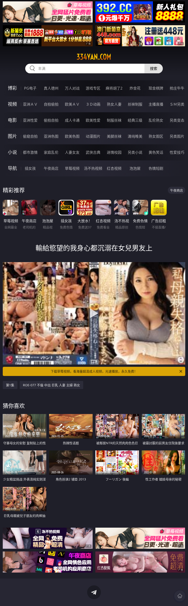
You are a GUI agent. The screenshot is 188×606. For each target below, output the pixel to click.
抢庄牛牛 (177, 88)
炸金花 (135, 88)
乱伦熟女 (156, 120)
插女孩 (30, 168)
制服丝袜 (114, 120)
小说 (12, 152)
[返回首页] (179, 595)
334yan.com (94, 56)
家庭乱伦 (51, 152)
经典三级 (135, 120)
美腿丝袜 (114, 136)
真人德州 (51, 88)
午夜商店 (51, 168)
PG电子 (30, 88)
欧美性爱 (93, 120)
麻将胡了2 (114, 88)
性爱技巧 (177, 152)
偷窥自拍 (30, 136)
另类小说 (135, 152)
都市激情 (30, 152)
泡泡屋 (135, 168)
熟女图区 (156, 136)
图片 (12, 136)
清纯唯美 (135, 136)
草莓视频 (72, 168)
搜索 (153, 68)
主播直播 (156, 104)
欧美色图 (72, 136)
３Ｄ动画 (93, 104)
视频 (12, 104)
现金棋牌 (156, 88)
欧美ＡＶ (72, 104)
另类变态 (177, 120)
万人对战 (72, 88)
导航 (12, 168)
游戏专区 (93, 88)
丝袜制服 (135, 104)
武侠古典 (93, 152)
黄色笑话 (156, 152)
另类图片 (177, 136)
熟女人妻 (114, 104)
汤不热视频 (93, 168)
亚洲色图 (51, 136)
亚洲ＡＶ (30, 104)
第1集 (10, 385)
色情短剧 (156, 168)
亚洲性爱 (30, 120)
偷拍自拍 (51, 120)
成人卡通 (72, 120)
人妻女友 (72, 152)
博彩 (12, 88)
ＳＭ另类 (177, 104)
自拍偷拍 (51, 104)
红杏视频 (114, 168)
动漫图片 (93, 136)
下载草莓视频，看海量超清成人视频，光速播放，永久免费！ (94, 371)
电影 (12, 120)
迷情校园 (114, 152)
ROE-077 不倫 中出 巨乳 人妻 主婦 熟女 (51, 385)
